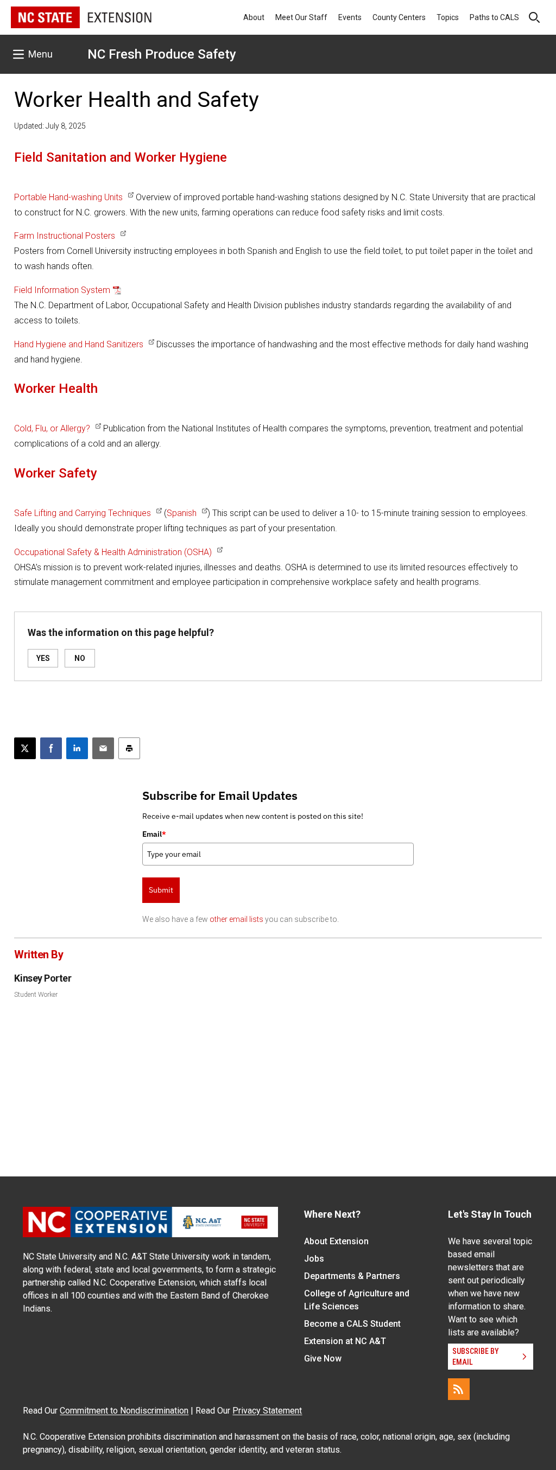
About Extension (336, 1241)
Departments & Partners (352, 1276)
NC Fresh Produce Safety (161, 54)
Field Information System (62, 290)
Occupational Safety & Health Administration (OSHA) (113, 552)
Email (154, 834)
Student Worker (36, 994)
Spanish (182, 513)
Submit (161, 890)
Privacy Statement (267, 1410)
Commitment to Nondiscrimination (124, 1410)
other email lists (236, 919)
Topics (448, 17)
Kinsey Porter (42, 978)
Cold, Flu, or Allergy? (52, 428)
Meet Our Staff (301, 17)
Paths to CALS (494, 17)
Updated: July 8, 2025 (50, 126)
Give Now (323, 1358)
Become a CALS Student (352, 1324)
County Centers (399, 17)
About (253, 17)
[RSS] (459, 1389)
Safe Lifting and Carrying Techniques (82, 513)
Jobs (314, 1258)
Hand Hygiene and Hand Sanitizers (78, 344)
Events (350, 17)
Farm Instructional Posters (64, 236)
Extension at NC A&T (345, 1341)
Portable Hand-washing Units (68, 197)
